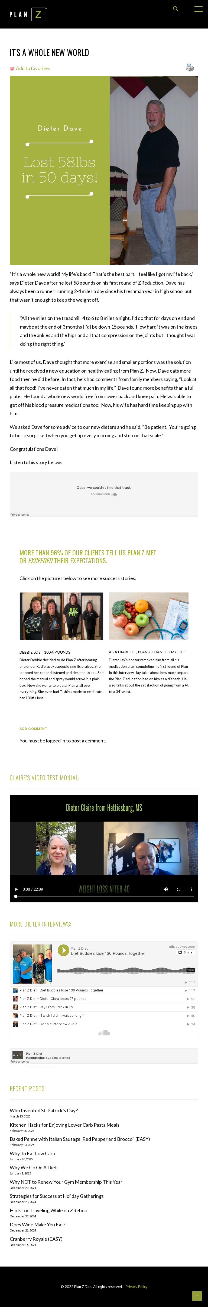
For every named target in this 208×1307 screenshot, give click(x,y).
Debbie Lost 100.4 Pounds (45, 652)
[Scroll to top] (197, 1295)
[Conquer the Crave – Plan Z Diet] (28, 14)
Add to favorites (33, 68)
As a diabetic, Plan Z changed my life (147, 652)
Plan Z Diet (16, 1066)
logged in (55, 741)
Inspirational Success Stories (40, 1066)
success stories (119, 578)
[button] (61, 616)
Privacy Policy (136, 1286)
